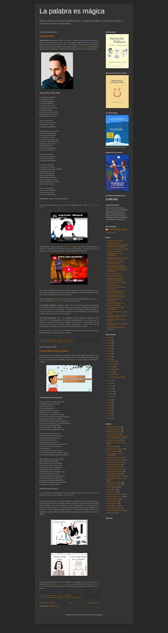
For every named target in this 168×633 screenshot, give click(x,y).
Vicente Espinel (58, 301)
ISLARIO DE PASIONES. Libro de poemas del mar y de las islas (117, 258)
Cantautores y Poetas (51, 341)
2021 (109, 351)
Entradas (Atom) (53, 606)
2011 (109, 416)
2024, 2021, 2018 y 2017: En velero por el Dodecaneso (116, 292)
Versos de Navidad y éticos (115, 510)
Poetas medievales (113, 499)
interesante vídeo (68, 247)
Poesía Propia (78, 597)
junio (111, 383)
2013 (109, 410)
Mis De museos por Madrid (115, 460)
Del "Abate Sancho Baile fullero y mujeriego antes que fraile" (117, 437)
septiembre (113, 369)
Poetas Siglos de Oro (114, 508)
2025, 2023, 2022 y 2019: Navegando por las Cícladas (116, 296)
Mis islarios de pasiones (114, 462)
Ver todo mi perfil (111, 232)
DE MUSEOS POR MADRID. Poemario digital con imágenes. (117, 266)
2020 (109, 353)
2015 (109, 405)
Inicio (70, 603)
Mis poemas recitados (114, 305)
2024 (109, 343)
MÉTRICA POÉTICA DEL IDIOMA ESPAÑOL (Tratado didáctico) (117, 246)
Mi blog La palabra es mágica (116, 442)
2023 (109, 345)
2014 (109, 408)
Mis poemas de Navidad (115, 471)
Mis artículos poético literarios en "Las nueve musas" (117, 316)
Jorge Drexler (46, 36)
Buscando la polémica (114, 427)
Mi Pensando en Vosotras (115, 449)
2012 (109, 413)
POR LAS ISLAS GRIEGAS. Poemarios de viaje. (115, 262)
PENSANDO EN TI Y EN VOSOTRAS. (115, 254)
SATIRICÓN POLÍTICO (114, 251)
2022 (109, 348)
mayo (111, 386)
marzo (111, 391)
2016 (109, 402)
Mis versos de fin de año (115, 485)
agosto (111, 372)
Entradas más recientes (47, 603)
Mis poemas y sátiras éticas (65, 597)
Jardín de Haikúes (113, 285)
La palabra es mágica (72, 11)
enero (111, 396)
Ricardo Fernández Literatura (117, 229)
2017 (109, 400)
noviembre (112, 364)
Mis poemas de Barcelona (115, 469)
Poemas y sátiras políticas (61, 584)
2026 (109, 337)
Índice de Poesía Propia (114, 274)
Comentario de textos (114, 431)
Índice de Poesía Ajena (114, 276)
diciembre (112, 361)
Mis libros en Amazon (114, 243)
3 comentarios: (67, 595)
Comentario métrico (113, 434)
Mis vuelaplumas (112, 487)
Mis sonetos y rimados (114, 482)
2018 (109, 359)
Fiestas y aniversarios (114, 440)
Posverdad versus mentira (53, 351)
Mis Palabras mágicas (51, 597)
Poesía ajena (61, 341)
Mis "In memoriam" (113, 451)
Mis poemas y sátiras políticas (116, 282)
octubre (111, 367)
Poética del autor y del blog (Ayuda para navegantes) (115, 279)
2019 (109, 356)
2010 (109, 418)
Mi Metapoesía (112, 446)
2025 (109, 340)
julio (110, 380)
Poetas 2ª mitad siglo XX (115, 496)
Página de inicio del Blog (115, 240)
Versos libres (111, 513)
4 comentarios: (67, 339)
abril (110, 388)
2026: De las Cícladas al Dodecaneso (115, 300)
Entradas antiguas (92, 603)
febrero (111, 394)
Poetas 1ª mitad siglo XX (115, 494)
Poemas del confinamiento (115, 303)
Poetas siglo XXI (69, 341)
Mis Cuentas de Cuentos (115, 457)
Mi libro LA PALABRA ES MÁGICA (117, 249)
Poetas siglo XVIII (112, 503)
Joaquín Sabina (81, 47)
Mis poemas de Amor (113, 467)
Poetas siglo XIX (112, 501)
